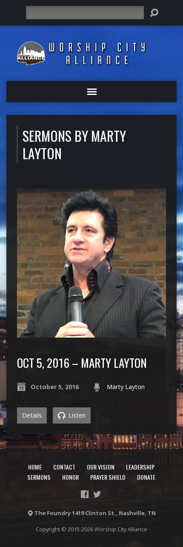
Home (35, 466)
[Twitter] (97, 494)
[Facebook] (85, 494)
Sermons (39, 477)
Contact (64, 466)
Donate (146, 477)
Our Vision (100, 466)
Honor (70, 477)
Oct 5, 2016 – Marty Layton (82, 362)
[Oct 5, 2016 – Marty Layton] (91, 333)
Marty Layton (126, 387)
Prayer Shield (108, 477)
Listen (76, 415)
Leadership (140, 466)
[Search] (154, 13)
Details (32, 415)
